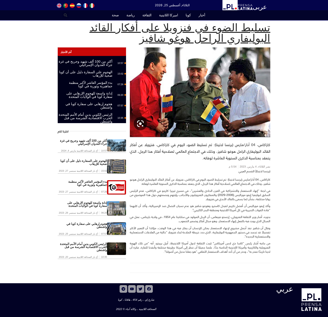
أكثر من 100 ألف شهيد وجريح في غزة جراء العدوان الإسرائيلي (85, 63)
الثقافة (146, 15)
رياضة (130, 15)
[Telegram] (123, 289)
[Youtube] (132, 289)
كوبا (188, 15)
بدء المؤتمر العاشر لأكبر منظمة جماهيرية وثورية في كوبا (90, 84)
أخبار (202, 15)
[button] (65, 15)
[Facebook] (149, 289)
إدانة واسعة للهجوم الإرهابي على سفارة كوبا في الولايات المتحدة (89, 95)
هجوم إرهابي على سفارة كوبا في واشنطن (88, 105)
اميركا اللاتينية (168, 15)
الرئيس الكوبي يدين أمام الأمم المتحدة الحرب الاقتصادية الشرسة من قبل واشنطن (85, 118)
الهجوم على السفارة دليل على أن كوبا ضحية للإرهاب (85, 73)
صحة (115, 15)
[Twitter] (140, 289)
